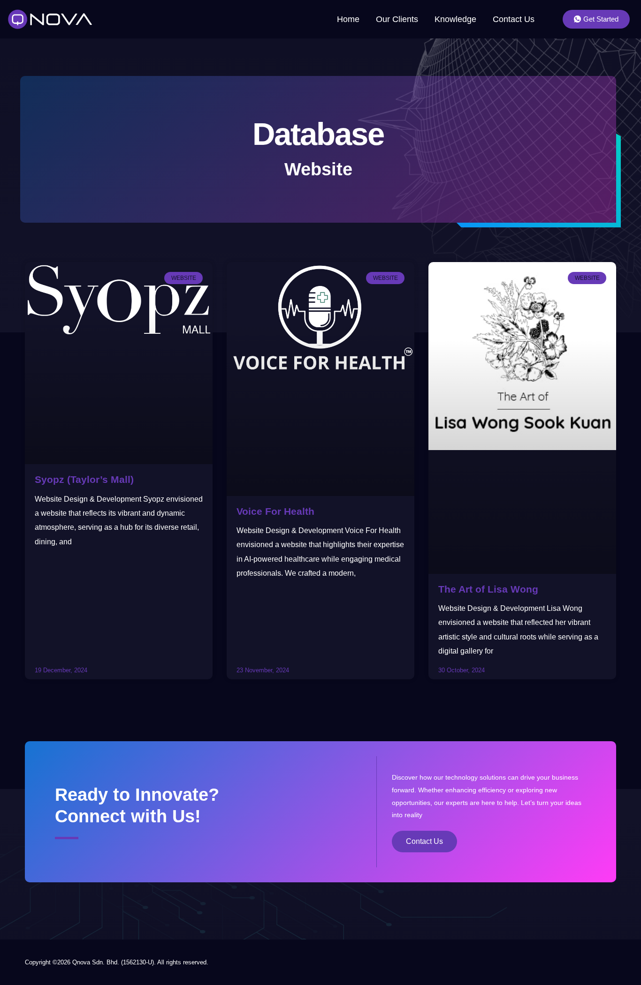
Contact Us (513, 19)
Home (348, 19)
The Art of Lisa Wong (488, 589)
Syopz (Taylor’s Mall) (84, 479)
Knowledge (455, 19)
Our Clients (397, 19)
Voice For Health (275, 511)
